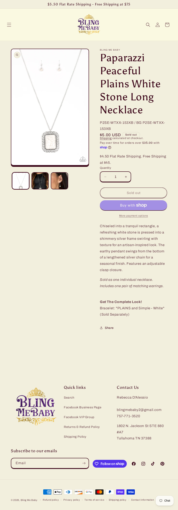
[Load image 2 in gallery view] (40, 181)
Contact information (142, 499)
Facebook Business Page (82, 407)
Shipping (106, 138)
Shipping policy (118, 499)
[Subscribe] (84, 463)
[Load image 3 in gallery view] (59, 181)
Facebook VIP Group (79, 417)
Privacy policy (71, 499)
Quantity (105, 167)
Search (69, 397)
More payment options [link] (133, 215)
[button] (9, 25)
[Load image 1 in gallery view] (20, 181)
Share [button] (109, 328)
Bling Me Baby (29, 500)
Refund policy (51, 499)
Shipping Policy (75, 436)
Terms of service (94, 499)
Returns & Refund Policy (82, 427)
